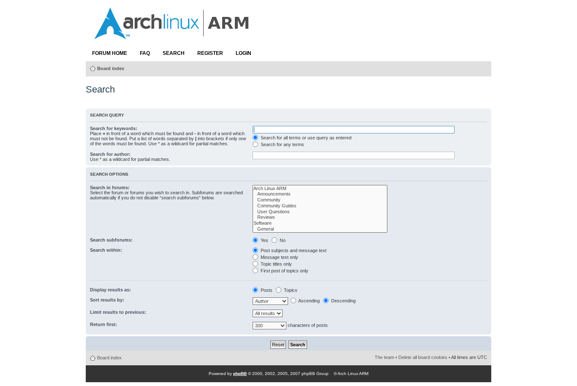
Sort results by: (107, 299)
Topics (290, 290)
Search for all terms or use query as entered (305, 137)
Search (174, 53)
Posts (265, 290)
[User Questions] (319, 212)
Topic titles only (275, 263)
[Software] (319, 223)
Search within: (106, 250)
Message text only (278, 257)
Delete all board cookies (422, 357)
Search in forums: (110, 187)
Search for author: (110, 154)
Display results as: (110, 289)
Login (243, 53)
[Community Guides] (319, 206)
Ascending (308, 300)
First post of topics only (283, 270)
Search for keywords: (113, 128)
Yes (263, 240)
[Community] (319, 200)
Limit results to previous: (118, 312)
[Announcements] (319, 194)
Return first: (103, 324)
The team (384, 357)
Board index (110, 68)
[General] (319, 229)
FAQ (145, 53)
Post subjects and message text (293, 250)
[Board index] (172, 35)
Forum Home (109, 53)
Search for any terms (281, 144)
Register (210, 53)
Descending (343, 300)
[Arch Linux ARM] (319, 189)
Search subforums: (111, 239)
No (282, 240)
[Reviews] (319, 217)
